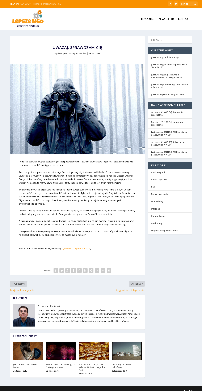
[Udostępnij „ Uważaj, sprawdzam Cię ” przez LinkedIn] (85, 270)
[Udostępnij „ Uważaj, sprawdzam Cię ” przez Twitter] (62, 270)
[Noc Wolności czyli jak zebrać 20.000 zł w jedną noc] (94, 351)
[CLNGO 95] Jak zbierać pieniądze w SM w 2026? (169, 66)
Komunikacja (158, 216)
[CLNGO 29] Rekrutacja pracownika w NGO (40, 3)
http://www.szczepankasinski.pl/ (75, 248)
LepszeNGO (148, 19)
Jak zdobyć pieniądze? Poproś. (25, 365)
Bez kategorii (158, 172)
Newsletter (166, 19)
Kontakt (184, 19)
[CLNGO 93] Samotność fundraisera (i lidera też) (169, 86)
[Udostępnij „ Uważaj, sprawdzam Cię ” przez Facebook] (56, 270)
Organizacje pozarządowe (164, 230)
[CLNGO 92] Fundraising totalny (167, 94)
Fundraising (157, 201)
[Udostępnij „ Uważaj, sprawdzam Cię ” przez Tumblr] (73, 270)
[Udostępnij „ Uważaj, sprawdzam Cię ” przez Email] (103, 270)
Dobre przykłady (159, 194)
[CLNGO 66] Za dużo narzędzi (166, 57)
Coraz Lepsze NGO (160, 179)
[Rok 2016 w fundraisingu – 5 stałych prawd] (61, 351)
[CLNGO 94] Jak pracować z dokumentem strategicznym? (166, 76)
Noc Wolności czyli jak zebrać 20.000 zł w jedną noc (92, 367)
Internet (155, 208)
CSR (153, 186)
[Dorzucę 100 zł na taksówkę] (127, 351)
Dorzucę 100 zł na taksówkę (121, 365)
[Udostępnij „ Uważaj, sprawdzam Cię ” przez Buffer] (91, 270)
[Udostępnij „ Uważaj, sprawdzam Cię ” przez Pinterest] (79, 270)
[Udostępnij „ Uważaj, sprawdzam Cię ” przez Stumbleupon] (97, 270)
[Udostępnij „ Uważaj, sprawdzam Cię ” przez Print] (109, 270)
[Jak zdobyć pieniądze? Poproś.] (28, 351)
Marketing (156, 223)
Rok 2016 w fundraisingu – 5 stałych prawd (60, 365)
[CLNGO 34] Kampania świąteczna (167, 113)
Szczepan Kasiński (77, 53)
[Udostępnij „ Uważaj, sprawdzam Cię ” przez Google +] (68, 270)
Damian (155, 122)
